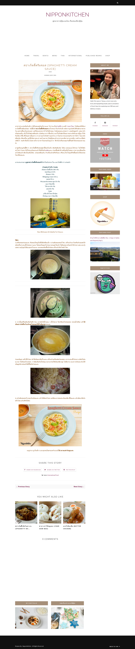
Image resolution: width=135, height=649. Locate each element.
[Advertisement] (59, 40)
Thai (63, 56)
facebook (95, 125)
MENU (54, 56)
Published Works (94, 56)
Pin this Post (70, 469)
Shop (107, 56)
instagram (105, 125)
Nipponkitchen (67, 14)
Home (27, 56)
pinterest (115, 125)
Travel (36, 56)
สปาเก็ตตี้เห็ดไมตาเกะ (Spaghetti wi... (23, 527)
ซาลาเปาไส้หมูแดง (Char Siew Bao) (49, 527)
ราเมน (69, 126)
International (75, 56)
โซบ (72, 126)
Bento (46, 56)
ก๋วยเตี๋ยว (59, 126)
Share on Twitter (53, 469)
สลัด (47, 150)
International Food (53, 475)
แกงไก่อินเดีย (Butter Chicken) (72, 527)
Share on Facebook (33, 469)
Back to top (114, 646)
